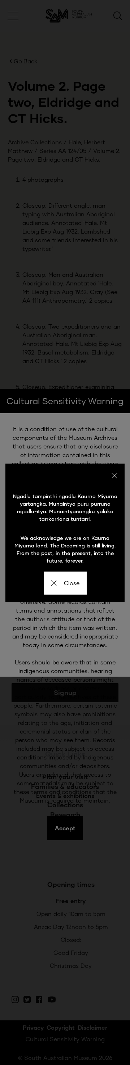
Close (71, 582)
